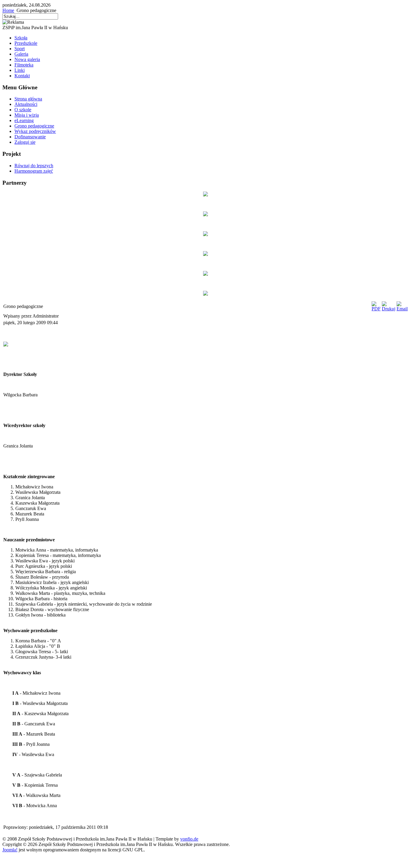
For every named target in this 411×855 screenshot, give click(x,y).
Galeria (21, 54)
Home (8, 10)
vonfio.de (189, 838)
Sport (19, 48)
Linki (19, 70)
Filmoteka (23, 64)
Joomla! (9, 849)
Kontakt (22, 75)
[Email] (402, 308)
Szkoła (20, 37)
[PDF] (376, 308)
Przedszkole (25, 43)
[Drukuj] (388, 308)
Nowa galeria (27, 59)
